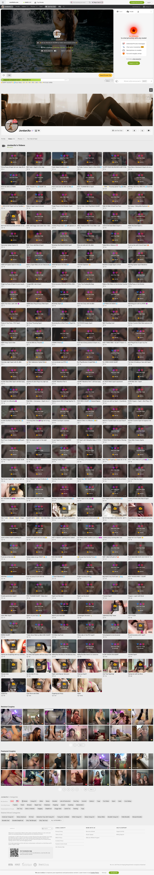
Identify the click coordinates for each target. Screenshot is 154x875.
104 (30, 695)
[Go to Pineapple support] (35, 864)
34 (4, 598)
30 (55, 559)
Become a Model (90, 831)
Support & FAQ (120, 831)
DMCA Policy (58, 837)
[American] (17, 801)
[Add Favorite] (4, 75)
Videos (25, 6)
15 (29, 188)
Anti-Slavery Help (59, 847)
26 (29, 520)
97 (131, 656)
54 (131, 617)
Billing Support (120, 834)
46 (80, 617)
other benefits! (136, 59)
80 (4, 695)
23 (4, 481)
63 (4, 637)
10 (55, 169)
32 (4, 559)
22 (80, 461)
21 (80, 188)
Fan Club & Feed (32, 139)
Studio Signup (89, 834)
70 (106, 637)
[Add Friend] (142, 130)
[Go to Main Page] (14, 2)
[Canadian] (12, 801)
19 (29, 461)
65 (55, 617)
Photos (34, 6)
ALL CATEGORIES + (56, 820)
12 (131, 169)
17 (4, 247)
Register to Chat (133, 63)
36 (106, 598)
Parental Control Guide (61, 844)
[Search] (89, 2)
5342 (81, 695)
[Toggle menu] (3, 2)
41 (29, 598)
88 (80, 656)
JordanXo (4, 797)
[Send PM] (148, 130)
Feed (40, 6)
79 (29, 637)
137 (55, 695)
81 (80, 637)
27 (29, 481)
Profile (18, 6)
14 (80, 227)
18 (131, 461)
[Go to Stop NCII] (44, 865)
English (46, 828)
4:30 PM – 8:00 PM (63, 47)
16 (4, 208)
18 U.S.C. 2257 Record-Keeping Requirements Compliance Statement (127, 864)
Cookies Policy (59, 840)
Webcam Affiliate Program (92, 837)
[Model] (151, 90)
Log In (149, 2)
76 (106, 676)
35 (80, 520)
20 (106, 188)
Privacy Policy (59, 831)
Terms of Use (58, 834)
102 (106, 656)
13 (55, 208)
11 (105, 208)
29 (4, 578)
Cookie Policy (94, 872)
